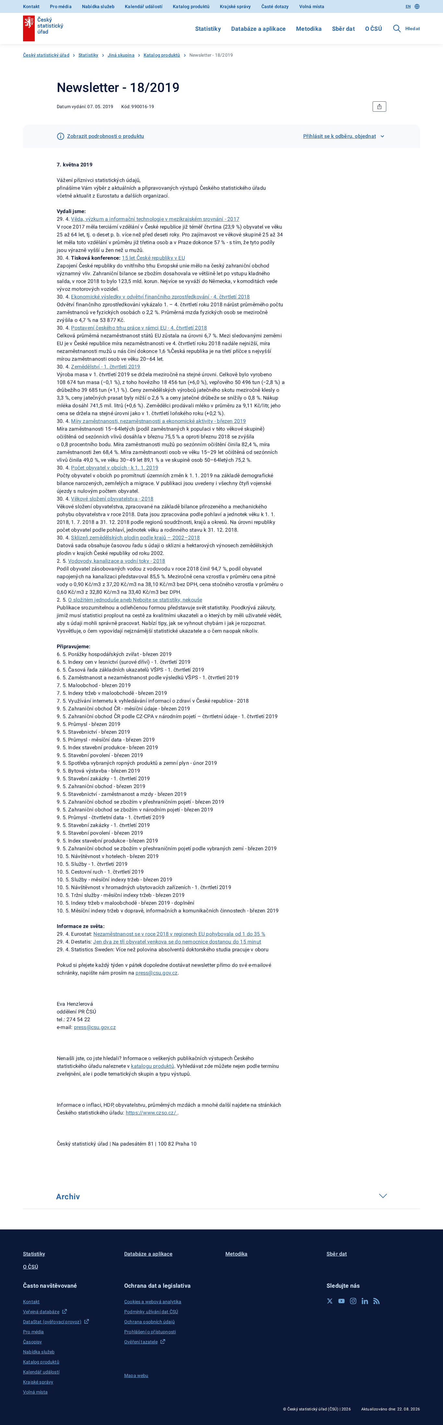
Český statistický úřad (46, 55)
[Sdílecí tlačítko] (379, 106)
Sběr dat (343, 28)
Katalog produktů (191, 6)
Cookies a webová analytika (153, 1301)
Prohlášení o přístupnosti (150, 1331)
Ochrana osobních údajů (149, 1321)
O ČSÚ (373, 28)
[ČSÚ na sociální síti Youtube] (341, 1301)
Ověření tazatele (141, 1341)
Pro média (61, 6)
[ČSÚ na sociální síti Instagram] (353, 1301)
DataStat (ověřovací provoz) (52, 1321)
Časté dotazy (275, 6)
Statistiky (208, 28)
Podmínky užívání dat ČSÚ (151, 1311)
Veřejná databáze (41, 1311)
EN (408, 6)
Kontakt (31, 6)
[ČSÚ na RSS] (376, 1301)
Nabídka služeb (98, 6)
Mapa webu (136, 1375)
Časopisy (32, 1341)
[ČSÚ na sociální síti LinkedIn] (365, 1301)
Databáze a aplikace (258, 28)
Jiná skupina (121, 55)
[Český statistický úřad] (43, 28)
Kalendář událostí (143, 6)
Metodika (309, 28)
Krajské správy (235, 6)
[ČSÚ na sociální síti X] (330, 1301)
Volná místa (312, 6)
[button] (69, 1285)
